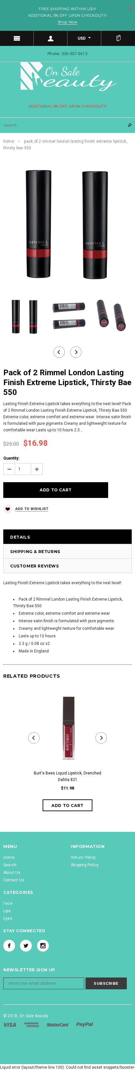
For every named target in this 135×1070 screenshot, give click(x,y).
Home (8, 141)
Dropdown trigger (51, 38)
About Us (11, 872)
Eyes (7, 918)
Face (7, 903)
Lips (7, 911)
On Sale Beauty (33, 1016)
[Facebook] (9, 946)
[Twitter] (26, 946)
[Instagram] (43, 946)
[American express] (32, 1024)
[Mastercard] (58, 1024)
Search (9, 865)
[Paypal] (84, 1024)
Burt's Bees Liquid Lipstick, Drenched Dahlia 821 (67, 776)
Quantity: (11, 458)
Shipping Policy (85, 865)
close (130, 8)
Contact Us (13, 880)
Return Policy (83, 857)
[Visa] (10, 1024)
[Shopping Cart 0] (118, 38)
